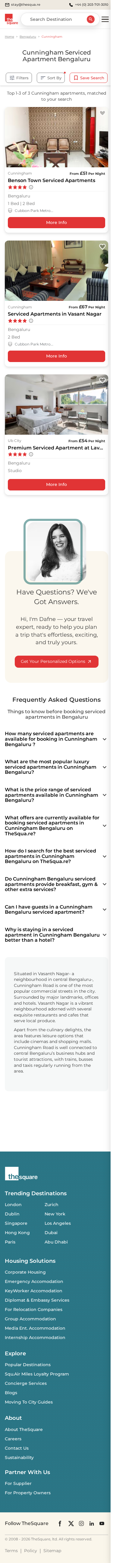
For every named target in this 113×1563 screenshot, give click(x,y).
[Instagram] (81, 1523)
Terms (11, 1550)
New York (55, 1214)
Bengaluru (28, 37)
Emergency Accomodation (34, 1281)
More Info (56, 222)
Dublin (12, 1214)
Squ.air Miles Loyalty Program (37, 1374)
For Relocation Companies (33, 1309)
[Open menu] (105, 19)
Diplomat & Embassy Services (37, 1300)
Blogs (11, 1392)
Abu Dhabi (56, 1242)
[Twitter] (71, 1523)
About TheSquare (24, 1429)
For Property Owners (28, 1492)
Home (9, 37)
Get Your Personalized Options (53, 661)
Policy (30, 1550)
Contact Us (17, 1448)
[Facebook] (60, 1523)
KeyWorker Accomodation (33, 1291)
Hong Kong (17, 1232)
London (13, 1204)
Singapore (16, 1223)
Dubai (51, 1232)
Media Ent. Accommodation (35, 1328)
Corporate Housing (25, 1272)
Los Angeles (58, 1223)
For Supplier (18, 1483)
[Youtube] (102, 1523)
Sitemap (52, 1550)
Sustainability (19, 1457)
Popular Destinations (28, 1364)
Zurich (51, 1204)
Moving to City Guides (29, 1402)
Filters (22, 77)
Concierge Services (26, 1383)
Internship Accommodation (35, 1337)
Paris (10, 1242)
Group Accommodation (30, 1319)
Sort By (54, 77)
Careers (13, 1439)
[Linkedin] (92, 1523)
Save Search (92, 77)
